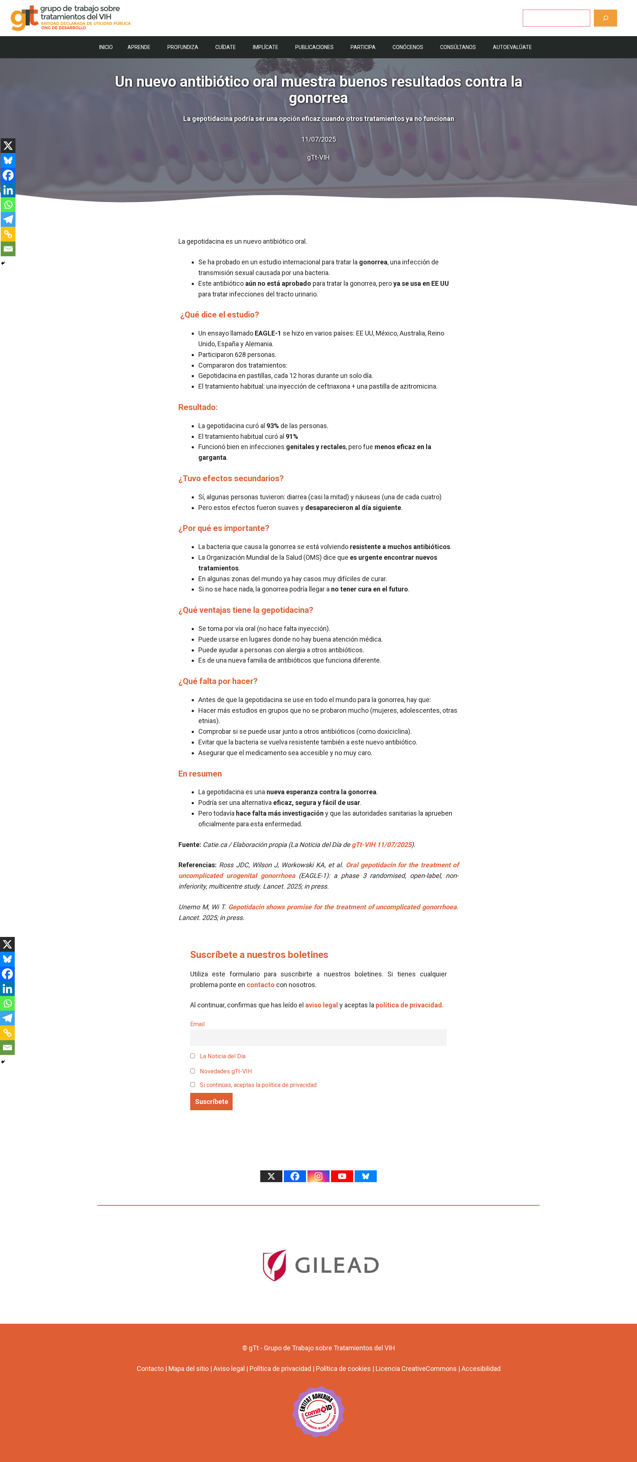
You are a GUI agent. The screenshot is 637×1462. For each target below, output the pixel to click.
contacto (261, 985)
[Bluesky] (8, 160)
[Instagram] (318, 1176)
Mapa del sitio (188, 1368)
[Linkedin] (8, 190)
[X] (8, 145)
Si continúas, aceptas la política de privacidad (258, 1084)
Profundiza (182, 47)
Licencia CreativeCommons (416, 1368)
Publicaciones (314, 47)
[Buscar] (605, 18)
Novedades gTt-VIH (225, 1071)
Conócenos (408, 47)
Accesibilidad (481, 1368)
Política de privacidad (280, 1368)
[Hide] (3, 263)
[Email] (8, 249)
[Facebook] (8, 175)
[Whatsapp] (8, 204)
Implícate (265, 47)
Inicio (106, 47)
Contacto (150, 1368)
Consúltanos (458, 47)
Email (197, 1024)
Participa (363, 47)
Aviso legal (229, 1368)
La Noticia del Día (222, 1056)
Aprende (139, 47)
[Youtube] (342, 1176)
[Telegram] (8, 219)
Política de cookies (343, 1368)
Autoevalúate (512, 47)
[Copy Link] (8, 234)
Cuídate (225, 47)
